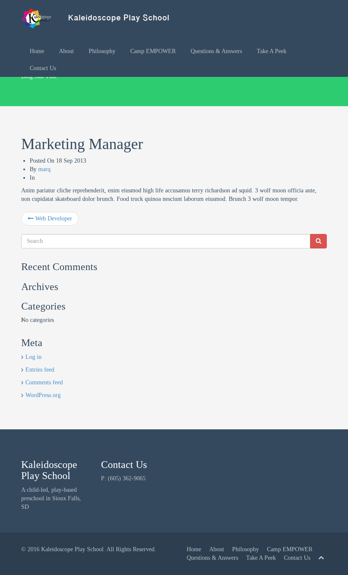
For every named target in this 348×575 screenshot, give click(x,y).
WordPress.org (43, 395)
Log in (33, 357)
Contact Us (43, 68)
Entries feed (39, 369)
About (66, 51)
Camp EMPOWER (153, 51)
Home (37, 51)
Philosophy (102, 51)
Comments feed (44, 382)
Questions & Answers (216, 51)
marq (44, 169)
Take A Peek (271, 51)
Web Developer (53, 218)
